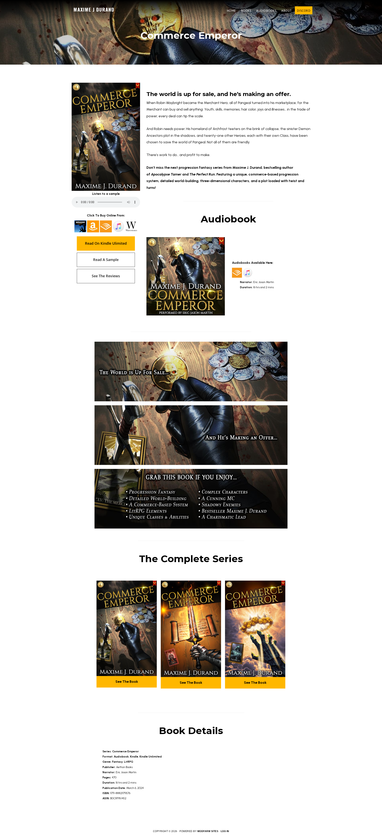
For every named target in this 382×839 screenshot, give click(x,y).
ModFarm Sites (207, 831)
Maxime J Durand (93, 9)
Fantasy (117, 761)
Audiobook (121, 756)
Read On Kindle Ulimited (106, 243)
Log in (225, 831)
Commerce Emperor (125, 751)
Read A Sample (106, 259)
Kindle (134, 756)
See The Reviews (106, 276)
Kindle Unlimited (150, 756)
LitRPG (128, 761)
